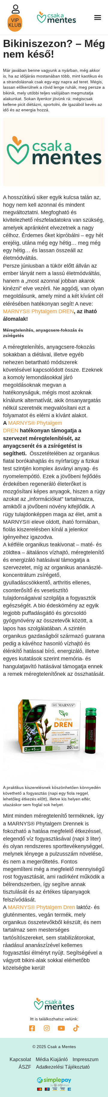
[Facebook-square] (32, 1028)
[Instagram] (46, 1028)
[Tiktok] (76, 1028)
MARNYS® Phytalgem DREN (38, 311)
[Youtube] (61, 1028)
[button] (98, 17)
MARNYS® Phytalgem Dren (41, 907)
